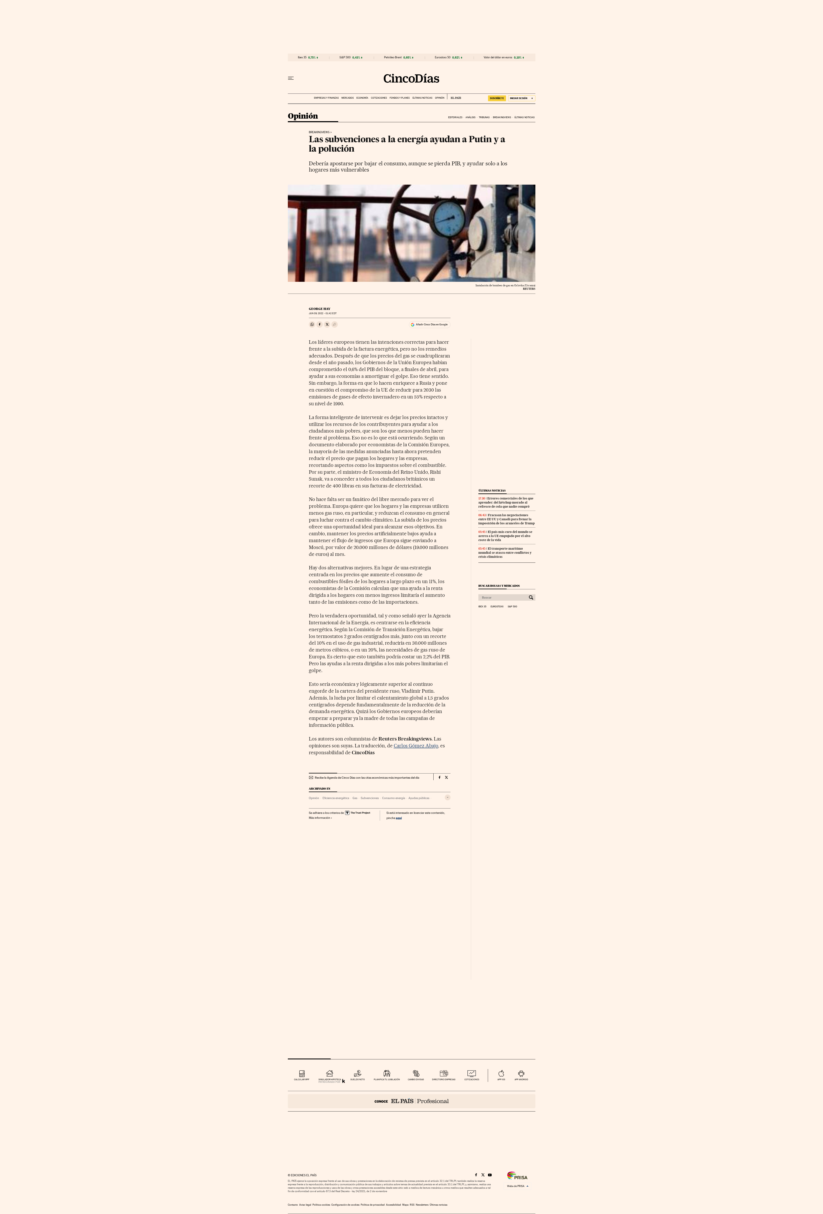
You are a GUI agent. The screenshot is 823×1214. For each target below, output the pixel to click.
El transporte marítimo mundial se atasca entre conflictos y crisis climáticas (505, 553)
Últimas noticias (422, 98)
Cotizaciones (379, 98)
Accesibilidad (393, 1204)
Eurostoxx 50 (443, 57)
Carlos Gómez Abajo (416, 746)
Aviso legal (305, 1204)
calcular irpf (301, 1079)
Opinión (439, 98)
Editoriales (455, 117)
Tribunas (484, 117)
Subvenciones (370, 798)
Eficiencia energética (336, 798)
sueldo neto (357, 1079)
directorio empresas (443, 1079)
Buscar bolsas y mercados (499, 585)
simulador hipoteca (329, 1079)
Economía (362, 98)
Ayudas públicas (418, 798)
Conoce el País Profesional (411, 1101)
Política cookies (321, 1204)
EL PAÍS (454, 96)
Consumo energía (393, 798)
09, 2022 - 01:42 (322, 313)
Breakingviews (502, 117)
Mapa (405, 1204)
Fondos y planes (400, 98)
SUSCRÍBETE (497, 98)
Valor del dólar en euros (498, 57)
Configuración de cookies (345, 1204)
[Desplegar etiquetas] (448, 797)
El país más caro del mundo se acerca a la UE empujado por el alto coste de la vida (505, 536)
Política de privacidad (373, 1204)
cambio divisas (416, 1079)
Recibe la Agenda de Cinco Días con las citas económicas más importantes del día (367, 777)
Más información (319, 817)
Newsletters (422, 1204)
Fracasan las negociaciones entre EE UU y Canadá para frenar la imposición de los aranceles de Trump (506, 519)
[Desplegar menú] (291, 78)
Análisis (470, 117)
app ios (501, 1079)
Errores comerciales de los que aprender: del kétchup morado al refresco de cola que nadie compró (505, 502)
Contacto (293, 1204)
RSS (412, 1204)
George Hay (319, 309)
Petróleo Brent (393, 57)
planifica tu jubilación (387, 1079)
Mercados (347, 98)
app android (521, 1079)
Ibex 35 (302, 57)
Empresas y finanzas (326, 98)
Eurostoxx (497, 606)
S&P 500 (345, 57)
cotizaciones (471, 1079)
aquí (399, 818)
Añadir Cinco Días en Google (432, 324)
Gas (355, 798)
